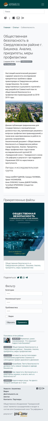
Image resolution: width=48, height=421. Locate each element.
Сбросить (11, 322)
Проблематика (11, 307)
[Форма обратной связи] (22, 18)
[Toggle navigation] (42, 4)
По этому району (9, 64)
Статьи (16, 27)
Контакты (8, 399)
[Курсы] (5, 18)
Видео (11, 316)
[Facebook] (14, 18)
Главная (7, 27)
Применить (22, 322)
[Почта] (18, 18)
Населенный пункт (13, 299)
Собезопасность (26, 61)
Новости (7, 389)
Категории (9, 290)
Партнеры (17, 399)
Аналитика (16, 389)
